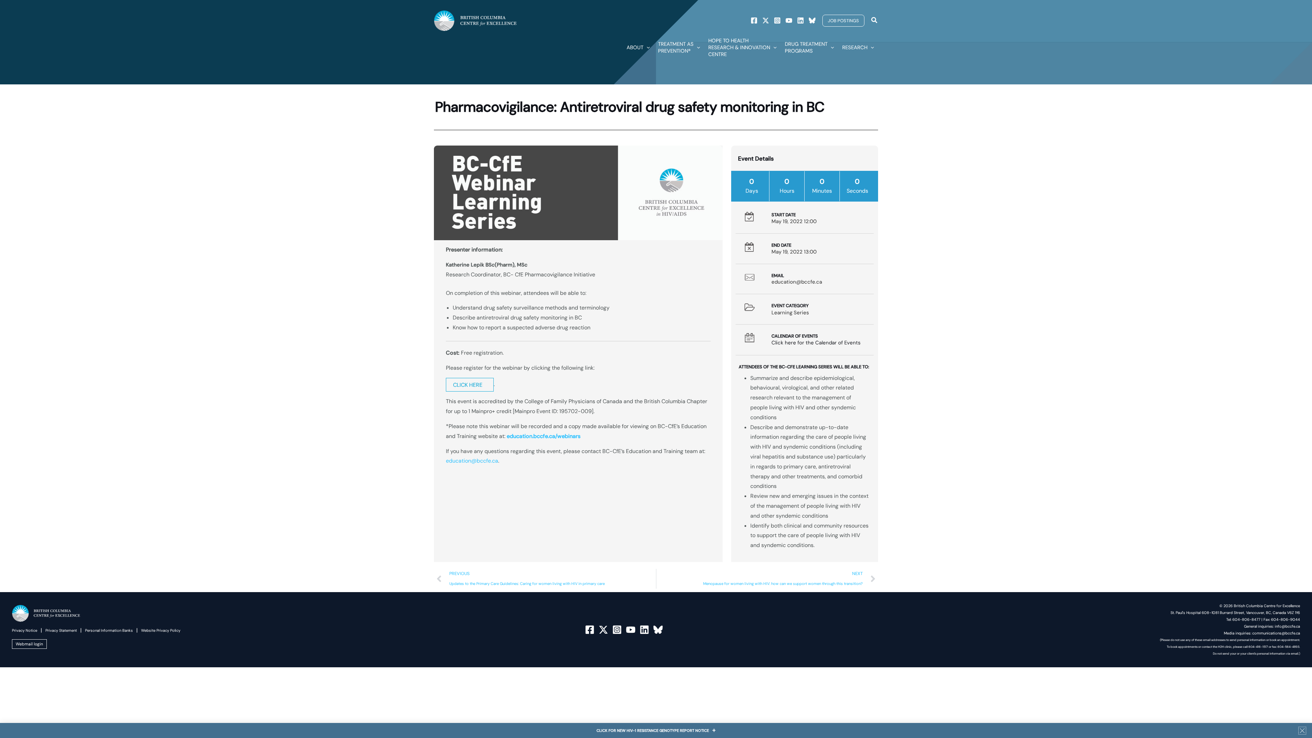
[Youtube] (788, 20)
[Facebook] (754, 20)
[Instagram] (777, 20)
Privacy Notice (24, 630)
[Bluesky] (812, 20)
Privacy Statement (61, 630)
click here (467, 384)
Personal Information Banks (109, 630)
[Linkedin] (800, 20)
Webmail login (29, 644)
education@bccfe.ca (472, 460)
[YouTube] (631, 629)
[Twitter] (765, 20)
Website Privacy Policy (160, 630)
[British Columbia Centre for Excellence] (475, 20)
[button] (843, 21)
